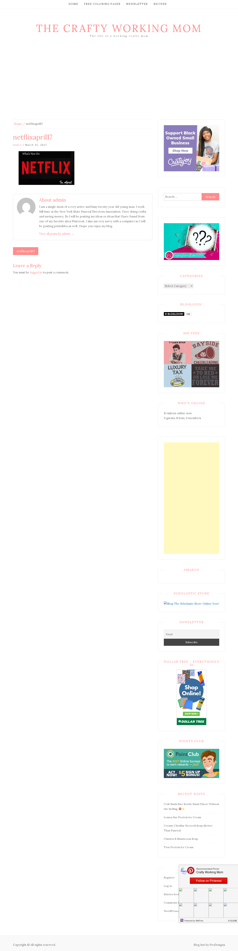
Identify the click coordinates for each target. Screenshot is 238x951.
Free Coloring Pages (102, 4)
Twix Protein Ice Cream (178, 847)
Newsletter (137, 4)
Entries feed (171, 894)
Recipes (160, 4)
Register (169, 877)
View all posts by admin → (56, 233)
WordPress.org (173, 911)
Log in (168, 886)
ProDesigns (217, 945)
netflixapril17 (26, 251)
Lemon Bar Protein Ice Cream (182, 817)
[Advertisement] (119, 84)
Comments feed (173, 902)
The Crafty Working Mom (119, 28)
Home (73, 4)
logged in (36, 272)
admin (17, 145)
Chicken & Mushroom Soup (181, 839)
